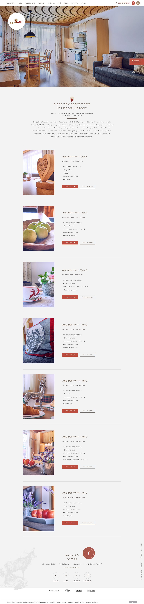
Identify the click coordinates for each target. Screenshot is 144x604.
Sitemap (141, 556)
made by (141, 572)
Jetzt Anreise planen (72, 567)
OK (133, 602)
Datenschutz (141, 547)
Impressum (141, 564)
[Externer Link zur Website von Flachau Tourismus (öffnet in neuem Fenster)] (78, 591)
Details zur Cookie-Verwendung (37, 602)
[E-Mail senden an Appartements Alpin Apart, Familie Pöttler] (133, 3)
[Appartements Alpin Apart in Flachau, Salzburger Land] (17, 22)
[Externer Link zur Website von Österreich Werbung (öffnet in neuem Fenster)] (54, 591)
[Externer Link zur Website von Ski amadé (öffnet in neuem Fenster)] (91, 591)
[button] (70, 186)
